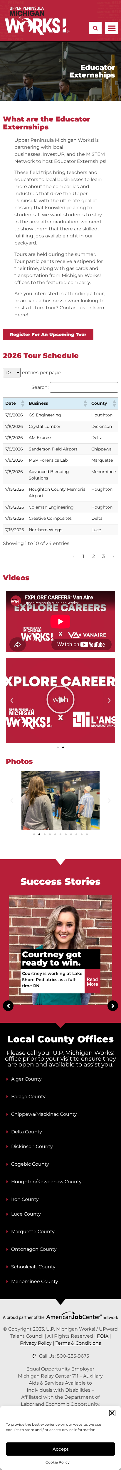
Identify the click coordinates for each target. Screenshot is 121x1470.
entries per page (41, 372)
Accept (60, 1449)
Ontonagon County (34, 1249)
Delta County (26, 1132)
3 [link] (103, 556)
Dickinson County (32, 1146)
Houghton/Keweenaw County (46, 1181)
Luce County (26, 1214)
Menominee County (34, 1281)
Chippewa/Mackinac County (44, 1114)
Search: (39, 387)
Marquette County (33, 1231)
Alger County (26, 1079)
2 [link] (93, 556)
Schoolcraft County (33, 1267)
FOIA (102, 1336)
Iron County (25, 1199)
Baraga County (28, 1096)
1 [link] (83, 556)
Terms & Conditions (78, 1343)
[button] (112, 1413)
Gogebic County (30, 1164)
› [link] (113, 556)
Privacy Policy (36, 1343)
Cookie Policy (58, 1462)
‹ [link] (73, 556)
